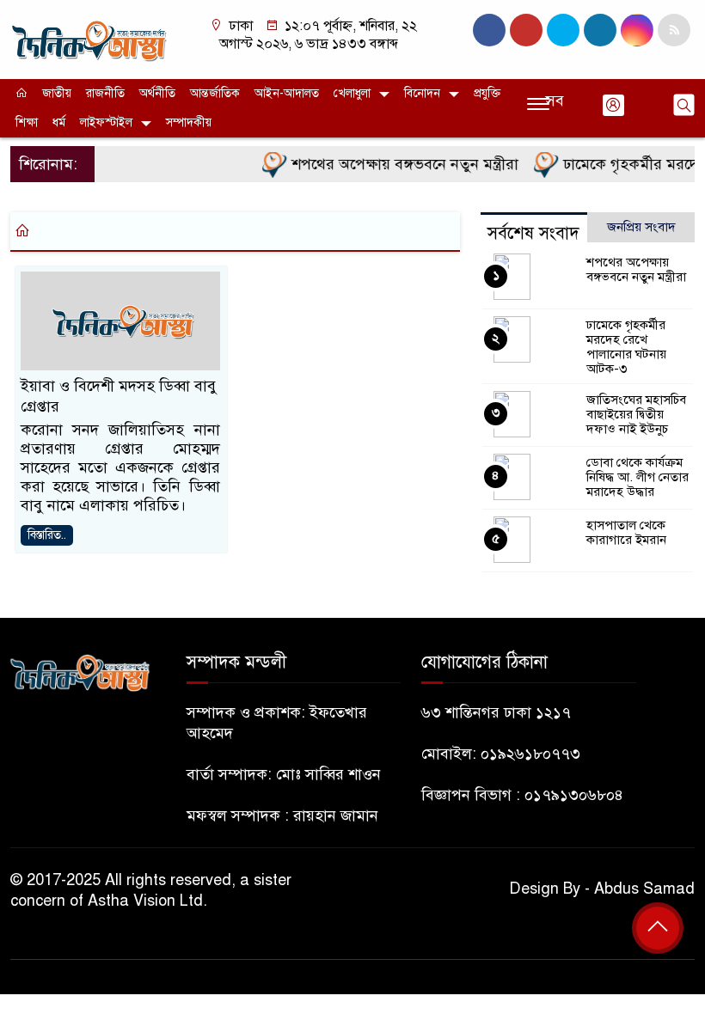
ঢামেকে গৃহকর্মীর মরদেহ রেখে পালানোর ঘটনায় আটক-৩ (626, 346)
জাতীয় (56, 93)
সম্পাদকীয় (189, 122)
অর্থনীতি (157, 93)
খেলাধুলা (352, 93)
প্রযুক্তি (487, 93)
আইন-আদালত (286, 93)
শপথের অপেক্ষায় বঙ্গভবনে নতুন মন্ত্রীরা (395, 164)
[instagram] (563, 30)
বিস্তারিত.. (47, 535)
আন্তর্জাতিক (215, 93)
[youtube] (637, 30)
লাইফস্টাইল (106, 122)
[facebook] (489, 30)
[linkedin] (600, 30)
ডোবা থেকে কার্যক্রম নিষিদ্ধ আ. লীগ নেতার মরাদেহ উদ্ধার (637, 477)
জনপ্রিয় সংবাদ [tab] (641, 227)
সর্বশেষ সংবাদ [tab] (533, 233)
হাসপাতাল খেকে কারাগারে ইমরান (626, 532)
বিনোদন (422, 93)
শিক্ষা (26, 122)
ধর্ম (58, 122)
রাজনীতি (105, 93)
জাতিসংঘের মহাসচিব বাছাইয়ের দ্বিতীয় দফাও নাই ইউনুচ (636, 414)
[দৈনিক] (88, 38)
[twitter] (526, 30)
